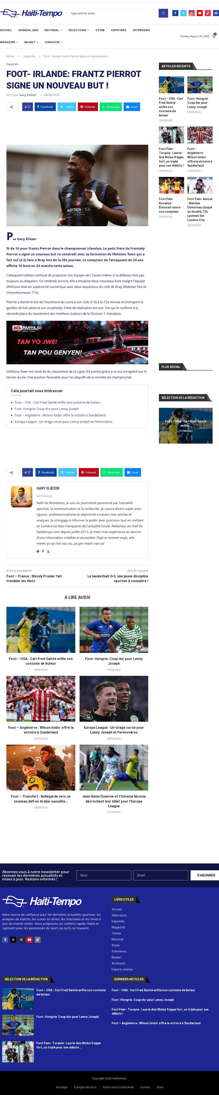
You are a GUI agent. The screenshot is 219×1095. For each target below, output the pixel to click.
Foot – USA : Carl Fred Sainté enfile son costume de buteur (58, 402)
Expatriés (118, 30)
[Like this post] (28, 106)
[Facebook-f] (5, 940)
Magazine (7, 42)
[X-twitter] (13, 940)
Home (10, 56)
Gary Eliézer (28, 95)
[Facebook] (175, 13)
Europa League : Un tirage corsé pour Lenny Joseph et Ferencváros (63, 421)
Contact (145, 1087)
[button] (162, 425)
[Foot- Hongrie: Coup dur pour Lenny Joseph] (114, 630)
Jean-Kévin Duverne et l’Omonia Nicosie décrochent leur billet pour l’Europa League (114, 801)
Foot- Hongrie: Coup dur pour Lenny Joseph (47, 409)
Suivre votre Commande (118, 1087)
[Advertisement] (77, 126)
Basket (30, 42)
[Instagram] (192, 13)
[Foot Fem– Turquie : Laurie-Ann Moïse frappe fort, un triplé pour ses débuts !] (171, 135)
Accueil (6, 30)
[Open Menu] (216, 13)
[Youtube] (200, 13)
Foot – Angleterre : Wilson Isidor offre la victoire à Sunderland (60, 415)
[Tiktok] (208, 13)
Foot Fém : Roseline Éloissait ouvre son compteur (169, 205)
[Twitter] (183, 13)
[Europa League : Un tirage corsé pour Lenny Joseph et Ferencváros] (114, 699)
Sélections (77, 30)
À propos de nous (85, 1087)
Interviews (141, 30)
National (51, 30)
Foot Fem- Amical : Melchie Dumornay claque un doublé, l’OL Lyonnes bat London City (199, 209)
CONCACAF (52, 42)
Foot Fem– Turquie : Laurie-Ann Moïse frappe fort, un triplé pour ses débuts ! (171, 157)
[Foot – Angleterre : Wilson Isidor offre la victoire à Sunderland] (40, 699)
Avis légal (61, 1087)
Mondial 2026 (28, 30)
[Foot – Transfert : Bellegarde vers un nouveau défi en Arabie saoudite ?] (40, 768)
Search (163, 13)
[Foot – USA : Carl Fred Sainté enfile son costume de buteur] (40, 630)
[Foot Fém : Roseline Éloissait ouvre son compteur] (171, 185)
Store (100, 30)
